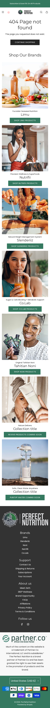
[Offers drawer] (8, 12)
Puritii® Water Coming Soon (25, 497)
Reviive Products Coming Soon (25, 434)
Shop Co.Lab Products (25, 309)
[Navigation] (3, 12)
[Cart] (47, 12)
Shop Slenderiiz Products (25, 246)
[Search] (41, 12)
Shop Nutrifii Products (25, 183)
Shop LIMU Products (25, 120)
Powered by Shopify (25, 705)
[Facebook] (22, 624)
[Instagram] (28, 624)
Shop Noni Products (25, 371)
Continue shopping (25, 42)
